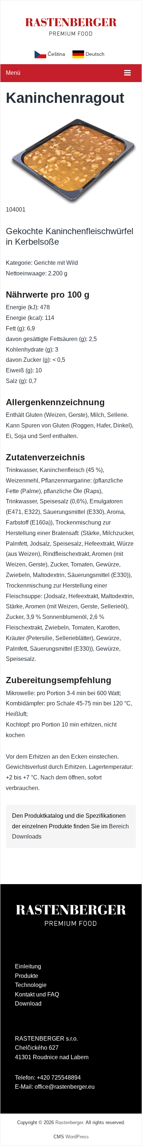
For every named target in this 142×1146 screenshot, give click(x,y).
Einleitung (28, 966)
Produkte (26, 976)
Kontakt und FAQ (37, 994)
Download (28, 1003)
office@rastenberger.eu (65, 1087)
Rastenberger (69, 1122)
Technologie (31, 985)
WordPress (77, 1136)
